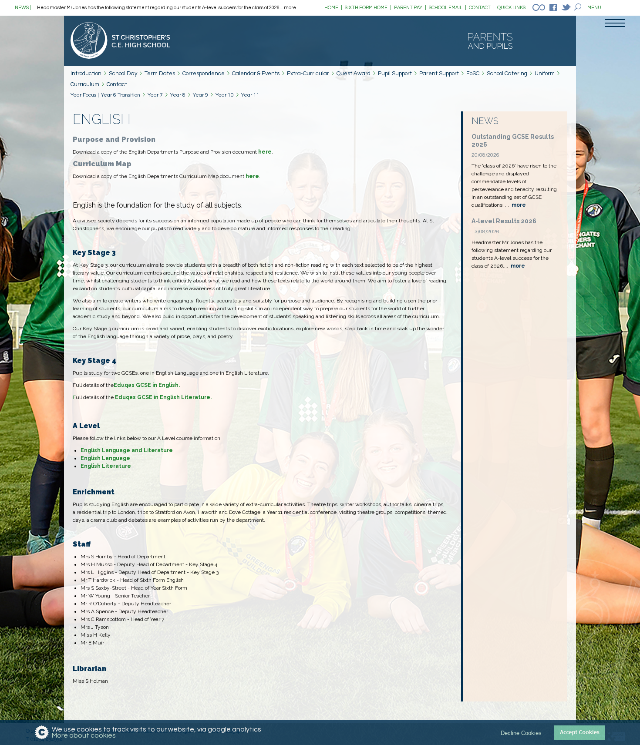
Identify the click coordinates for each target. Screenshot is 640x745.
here (265, 152)
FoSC (472, 73)
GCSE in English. (157, 385)
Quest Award (354, 73)
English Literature (106, 466)
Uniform (545, 73)
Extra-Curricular (308, 73)
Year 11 (250, 95)
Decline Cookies (521, 732)
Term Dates (160, 73)
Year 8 (177, 95)
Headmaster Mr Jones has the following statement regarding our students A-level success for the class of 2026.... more (166, 7)
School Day (123, 73)
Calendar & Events (256, 73)
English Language (105, 458)
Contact (117, 84)
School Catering (507, 73)
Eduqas (124, 385)
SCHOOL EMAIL (447, 7)
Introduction (86, 73)
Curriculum (85, 84)
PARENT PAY (410, 7)
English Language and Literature (127, 450)
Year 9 (200, 95)
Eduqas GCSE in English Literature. (163, 397)
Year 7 (155, 95)
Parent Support (439, 73)
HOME (333, 7)
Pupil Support (395, 73)
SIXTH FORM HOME (368, 7)
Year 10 (225, 95)
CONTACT (482, 7)
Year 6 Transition (120, 95)
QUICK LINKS (511, 7)
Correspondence (203, 73)
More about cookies (84, 735)
